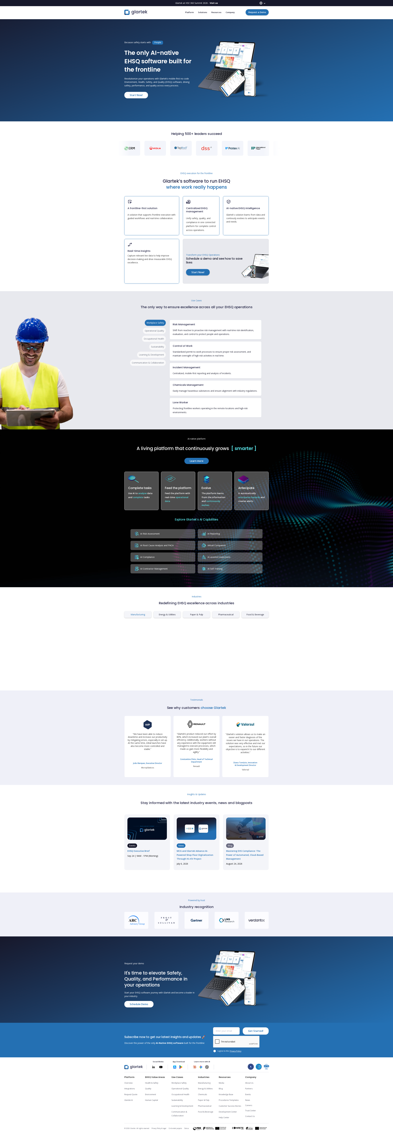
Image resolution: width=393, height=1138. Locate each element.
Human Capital (151, 1100)
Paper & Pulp (203, 1100)
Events (248, 1094)
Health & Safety (151, 1083)
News (247, 1100)
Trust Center (250, 1110)
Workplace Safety (179, 1083)
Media (221, 1083)
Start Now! (136, 95)
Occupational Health (180, 1094)
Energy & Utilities (205, 1088)
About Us (249, 1083)
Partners (249, 1088)
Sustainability (177, 1100)
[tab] (155, 323)
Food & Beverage (205, 1111)
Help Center (224, 1117)
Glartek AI (128, 1100)
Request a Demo (257, 12)
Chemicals (202, 1094)
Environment (150, 1094)
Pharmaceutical (204, 1106)
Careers (248, 1105)
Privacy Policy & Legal (159, 1128)
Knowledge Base (226, 1094)
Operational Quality (180, 1088)
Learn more (196, 461)
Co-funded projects (175, 1128)
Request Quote (130, 1094)
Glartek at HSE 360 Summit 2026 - (196, 3)
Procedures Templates (229, 1100)
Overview (128, 1083)
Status (186, 1128)
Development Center (228, 1111)
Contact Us (250, 1116)
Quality (148, 1088)
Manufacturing (204, 1083)
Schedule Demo (139, 1004)
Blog (221, 1088)
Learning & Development (182, 1106)
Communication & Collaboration (179, 1113)
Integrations (129, 1088)
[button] (262, 3)
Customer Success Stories (230, 1106)
